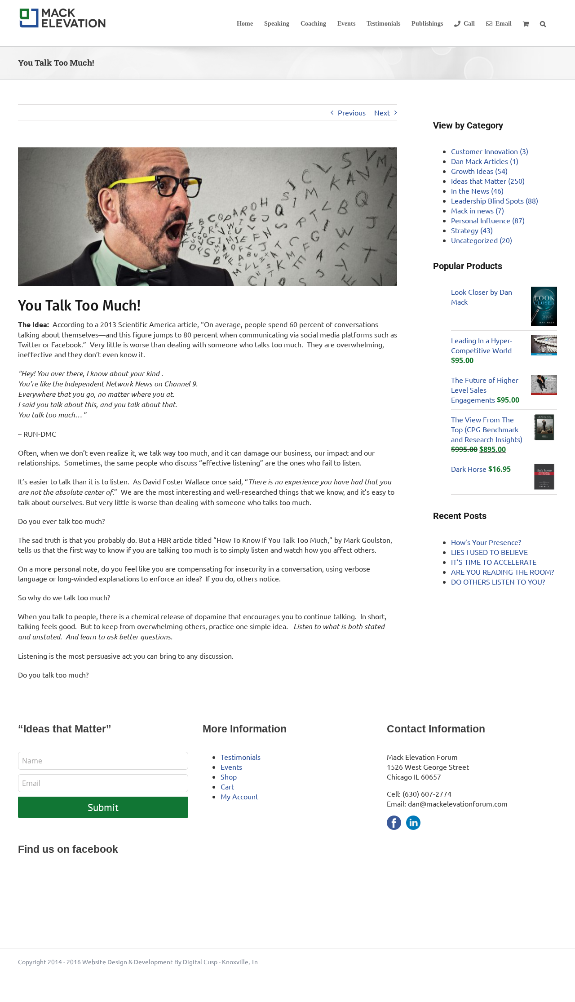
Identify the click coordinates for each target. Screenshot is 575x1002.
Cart (227, 786)
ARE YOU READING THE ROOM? (502, 571)
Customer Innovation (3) (489, 150)
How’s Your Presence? (486, 541)
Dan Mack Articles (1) (484, 160)
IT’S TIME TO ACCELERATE (493, 561)
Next (382, 112)
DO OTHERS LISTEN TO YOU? (498, 581)
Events (231, 766)
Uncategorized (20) (481, 239)
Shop (229, 776)
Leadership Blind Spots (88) (494, 200)
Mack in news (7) (477, 210)
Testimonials (241, 756)
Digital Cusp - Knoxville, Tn (220, 962)
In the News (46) (477, 190)
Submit (103, 807)
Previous (352, 112)
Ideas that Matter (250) (488, 180)
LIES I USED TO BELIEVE (489, 551)
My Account (239, 796)
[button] (543, 23)
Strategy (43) (472, 230)
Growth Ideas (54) (479, 170)
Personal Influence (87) (488, 220)
